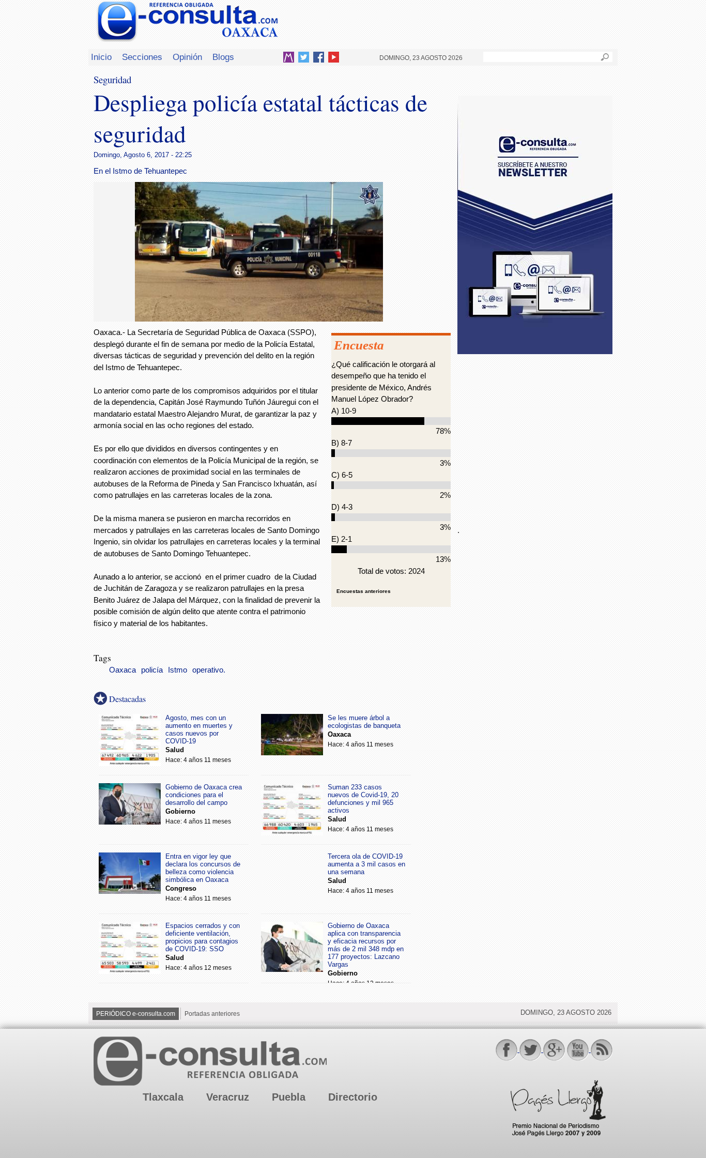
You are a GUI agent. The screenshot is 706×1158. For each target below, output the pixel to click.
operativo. (208, 670)
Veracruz (227, 1097)
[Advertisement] (534, 433)
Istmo (177, 670)
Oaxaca (122, 670)
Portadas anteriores (212, 1013)
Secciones (142, 57)
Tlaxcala (163, 1097)
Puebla (288, 1097)
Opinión (187, 57)
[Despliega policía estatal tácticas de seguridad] (259, 318)
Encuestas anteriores (363, 591)
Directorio (352, 1097)
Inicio (101, 57)
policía (152, 670)
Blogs (223, 57)
